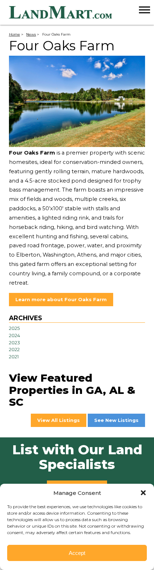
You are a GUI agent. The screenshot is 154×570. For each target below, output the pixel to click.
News (31, 34)
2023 (14, 342)
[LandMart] (81, 12)
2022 (14, 349)
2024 (14, 335)
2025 (14, 328)
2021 (14, 356)
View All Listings (58, 420)
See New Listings (116, 420)
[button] (143, 492)
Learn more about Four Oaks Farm (61, 299)
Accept (77, 553)
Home (14, 34)
